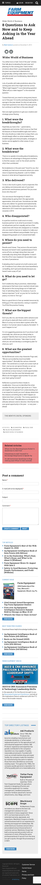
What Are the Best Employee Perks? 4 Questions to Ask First (20, 450)
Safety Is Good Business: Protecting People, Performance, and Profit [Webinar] (21, 570)
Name (5, 480)
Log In (20, 3)
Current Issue (27, 868)
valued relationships (12, 430)
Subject (5, 497)
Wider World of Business (14, 432)
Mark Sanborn (8, 45)
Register (29, 3)
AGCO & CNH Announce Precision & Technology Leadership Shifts (19, 687)
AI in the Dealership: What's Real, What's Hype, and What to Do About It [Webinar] (20, 558)
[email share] (7, 52)
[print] (11, 52)
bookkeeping (17, 427)
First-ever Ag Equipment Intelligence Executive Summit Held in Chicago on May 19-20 (18, 609)
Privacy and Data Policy (28, 875)
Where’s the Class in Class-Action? (20, 615)
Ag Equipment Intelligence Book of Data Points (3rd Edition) (20, 648)
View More (8, 619)
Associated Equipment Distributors (16, 694)
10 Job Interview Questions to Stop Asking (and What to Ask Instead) (18, 460)
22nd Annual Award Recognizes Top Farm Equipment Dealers (19, 603)
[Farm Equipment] (8, 591)
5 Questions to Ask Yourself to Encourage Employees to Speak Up (18, 455)
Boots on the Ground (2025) (16, 639)
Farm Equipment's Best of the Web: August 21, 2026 (20, 547)
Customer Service (28, 864)
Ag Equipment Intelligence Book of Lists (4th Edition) (20, 643)
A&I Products (27, 730)
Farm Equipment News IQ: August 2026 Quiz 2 (20, 564)
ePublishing (15, 879)
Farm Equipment (26, 583)
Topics (7, 3)
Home (24, 871)
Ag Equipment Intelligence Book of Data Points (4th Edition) (20, 552)
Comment (6, 506)
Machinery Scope (26, 802)
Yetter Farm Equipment (26, 775)
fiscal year (29, 427)
